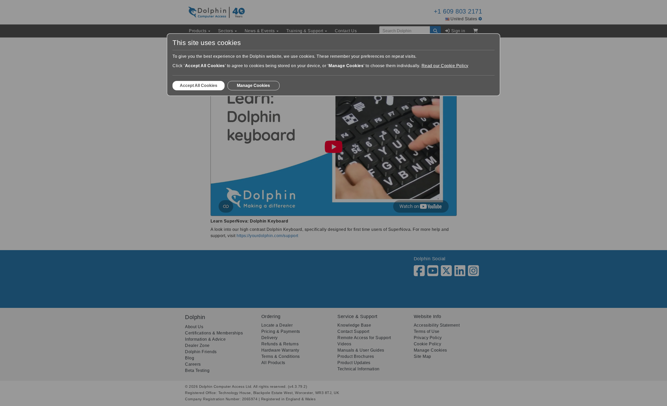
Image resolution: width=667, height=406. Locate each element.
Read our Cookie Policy (445, 66)
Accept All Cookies (198, 85)
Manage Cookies (253, 85)
